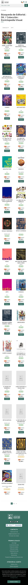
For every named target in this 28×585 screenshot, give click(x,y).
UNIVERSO (21, 169)
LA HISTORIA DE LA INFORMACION (21, 420)
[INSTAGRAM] (13, 522)
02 (14, 503)
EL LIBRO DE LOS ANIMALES (21, 201)
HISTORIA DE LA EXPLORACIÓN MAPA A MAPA (7, 77)
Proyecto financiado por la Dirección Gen (14, 557)
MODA (7, 261)
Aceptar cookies (14, 581)
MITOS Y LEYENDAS (21, 231)
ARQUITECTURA (7, 169)
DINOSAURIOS (21, 322)
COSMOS (7, 107)
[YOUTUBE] (17, 522)
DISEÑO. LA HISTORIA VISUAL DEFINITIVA (7, 200)
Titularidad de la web (14, 551)
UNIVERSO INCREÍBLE (7, 483)
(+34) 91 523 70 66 (14, 531)
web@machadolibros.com (14, 533)
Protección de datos (14, 547)
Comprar (7, 57)
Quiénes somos (14, 564)
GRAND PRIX (21, 484)
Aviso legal (14, 542)
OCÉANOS (21, 292)
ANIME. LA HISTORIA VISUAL (7, 46)
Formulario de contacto (14, 535)
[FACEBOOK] (11, 522)
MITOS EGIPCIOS (7, 420)
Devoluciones (14, 555)
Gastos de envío (14, 553)
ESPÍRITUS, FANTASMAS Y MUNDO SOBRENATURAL (21, 46)
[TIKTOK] (15, 522)
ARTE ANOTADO (21, 107)
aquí (17, 576)
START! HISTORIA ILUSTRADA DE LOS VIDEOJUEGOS (21, 452)
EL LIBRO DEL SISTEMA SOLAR (21, 139)
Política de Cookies (14, 549)
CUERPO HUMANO (7, 353)
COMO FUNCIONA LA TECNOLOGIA (21, 387)
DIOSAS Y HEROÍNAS (7, 231)
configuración (14, 577)
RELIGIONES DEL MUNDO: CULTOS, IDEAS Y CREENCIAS (7, 452)
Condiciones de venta (14, 545)
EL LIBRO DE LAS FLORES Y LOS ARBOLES (7, 139)
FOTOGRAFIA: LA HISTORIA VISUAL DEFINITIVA (21, 354)
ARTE (7, 292)
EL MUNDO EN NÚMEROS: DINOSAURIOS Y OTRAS (7, 387)
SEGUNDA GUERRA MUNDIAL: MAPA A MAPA (7, 323)
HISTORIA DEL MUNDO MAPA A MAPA (21, 262)
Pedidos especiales (14, 566)
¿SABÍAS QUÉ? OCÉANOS (21, 77)
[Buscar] (26, 5)
